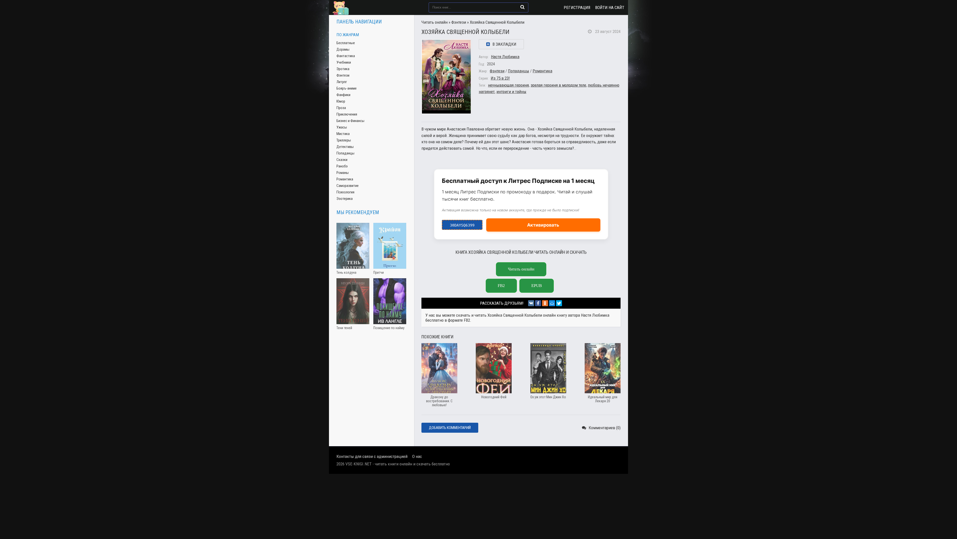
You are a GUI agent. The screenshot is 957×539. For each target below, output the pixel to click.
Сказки (341, 159)
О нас (417, 456)
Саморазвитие (347, 185)
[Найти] (522, 7)
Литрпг (341, 82)
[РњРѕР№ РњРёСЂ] (552, 303)
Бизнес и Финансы (350, 121)
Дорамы (342, 49)
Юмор (340, 101)
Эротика (342, 69)
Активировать (543, 225)
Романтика (542, 70)
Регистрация (577, 7)
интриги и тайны (511, 91)
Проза (341, 108)
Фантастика (345, 56)
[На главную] (358, 7)
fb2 (501, 285)
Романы (342, 172)
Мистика (343, 134)
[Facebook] (538, 303)
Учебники (343, 62)
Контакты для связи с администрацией (371, 456)
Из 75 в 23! (500, 78)
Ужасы (341, 127)
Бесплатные (345, 43)
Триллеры (343, 140)
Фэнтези (458, 22)
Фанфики (343, 95)
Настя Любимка (505, 56)
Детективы (345, 146)
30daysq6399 (462, 224)
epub (536, 285)
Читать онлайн (434, 22)
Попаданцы (518, 70)
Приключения (346, 114)
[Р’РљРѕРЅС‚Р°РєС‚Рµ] (531, 303)
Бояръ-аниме (346, 88)
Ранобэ (342, 166)
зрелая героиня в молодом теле (558, 85)
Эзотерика (344, 198)
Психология (345, 192)
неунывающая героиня (508, 85)
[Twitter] (559, 303)
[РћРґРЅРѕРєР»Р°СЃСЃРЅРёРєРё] (545, 303)
